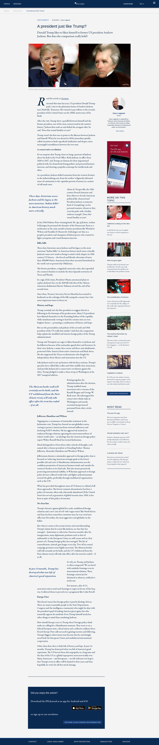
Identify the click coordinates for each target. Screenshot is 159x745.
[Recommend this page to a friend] (119, 20)
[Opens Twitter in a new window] (111, 20)
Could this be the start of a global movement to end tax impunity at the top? (117, 232)
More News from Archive (119, 393)
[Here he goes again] (119, 251)
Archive (126, 742)
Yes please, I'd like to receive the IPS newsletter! (83, 722)
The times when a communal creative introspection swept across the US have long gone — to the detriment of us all (118, 344)
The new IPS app (113, 413)
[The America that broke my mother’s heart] (119, 324)
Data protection (82, 742)
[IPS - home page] (79, 4)
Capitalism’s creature (115, 373)
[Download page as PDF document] (102, 674)
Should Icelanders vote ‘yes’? (118, 433)
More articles (120, 131)
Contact (32, 742)
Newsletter (106, 742)
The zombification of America (117, 297)
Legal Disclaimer (55, 742)
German (64, 98)
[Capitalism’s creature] (119, 363)
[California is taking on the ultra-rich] (119, 214)
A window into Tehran (115, 453)
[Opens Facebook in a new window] (115, 20)
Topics (7, 4)
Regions (17, 4)
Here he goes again (114, 260)
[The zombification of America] (119, 287)
